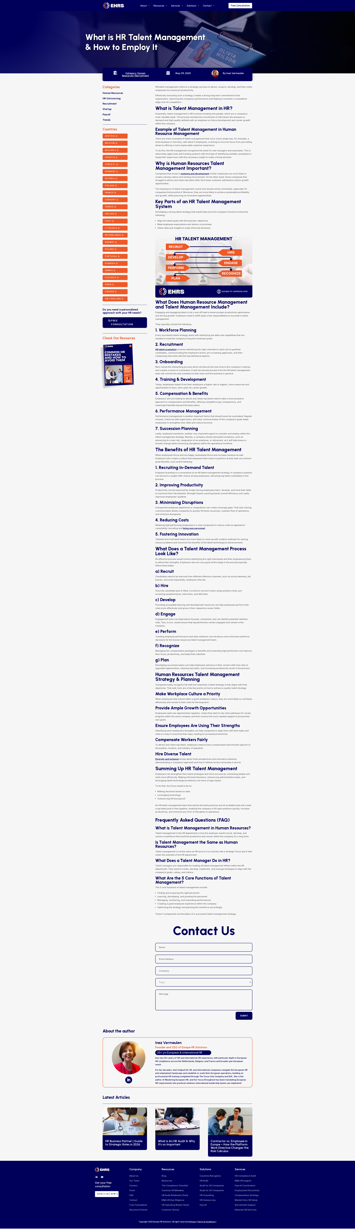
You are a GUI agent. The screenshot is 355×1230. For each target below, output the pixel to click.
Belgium (110, 143)
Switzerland (113, 299)
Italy (108, 221)
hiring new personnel (194, 528)
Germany (110, 200)
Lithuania (111, 228)
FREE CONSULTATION (122, 322)
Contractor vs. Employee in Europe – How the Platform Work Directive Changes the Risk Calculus (229, 1146)
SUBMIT (244, 1015)
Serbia (109, 270)
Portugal (111, 256)
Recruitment (142, 75)
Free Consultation (240, 5)
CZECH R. (110, 164)
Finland (110, 186)
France (109, 193)
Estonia (110, 178)
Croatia (110, 157)
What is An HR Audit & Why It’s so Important (176, 1142)
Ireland (109, 214)
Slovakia (110, 277)
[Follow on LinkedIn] (128, 1079)
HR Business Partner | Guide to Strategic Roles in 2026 (123, 1142)
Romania (110, 263)
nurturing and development (195, 173)
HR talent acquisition (166, 349)
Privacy (193, 1222)
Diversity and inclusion (167, 759)
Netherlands (113, 235)
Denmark (110, 171)
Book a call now (106, 1194)
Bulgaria (110, 150)
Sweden (109, 292)
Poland (109, 249)
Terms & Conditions (206, 1222)
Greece (109, 207)
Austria (110, 136)
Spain (108, 284)
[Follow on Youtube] (102, 1177)
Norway (109, 242)
